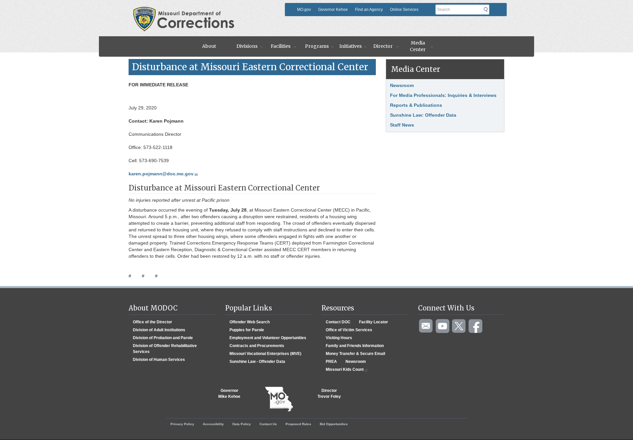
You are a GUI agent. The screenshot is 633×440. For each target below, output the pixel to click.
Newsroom (402, 85)
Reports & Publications (416, 105)
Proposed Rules (298, 424)
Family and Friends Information (355, 345)
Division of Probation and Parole (163, 338)
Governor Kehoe (333, 9)
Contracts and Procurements (256, 345)
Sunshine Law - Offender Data (257, 361)
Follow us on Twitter (459, 326)
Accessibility (213, 424)
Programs (317, 46)
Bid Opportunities (334, 424)
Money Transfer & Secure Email (355, 353)
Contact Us (268, 424)
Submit (488, 9)
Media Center (418, 46)
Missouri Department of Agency (205, 9)
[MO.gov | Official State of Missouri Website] (278, 399)
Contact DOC (338, 322)
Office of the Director (152, 322)
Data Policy (241, 424)
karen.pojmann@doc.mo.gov (161, 173)
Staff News (402, 125)
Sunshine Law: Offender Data (423, 115)
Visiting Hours (339, 338)
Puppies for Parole (246, 330)
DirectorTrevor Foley (329, 393)
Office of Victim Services (349, 330)
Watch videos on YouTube (443, 326)
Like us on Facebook (475, 326)
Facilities (280, 46)
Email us (426, 326)
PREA (331, 361)
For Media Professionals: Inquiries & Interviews (443, 95)
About (209, 46)
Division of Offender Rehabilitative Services (165, 348)
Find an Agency (369, 9)
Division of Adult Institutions (159, 330)
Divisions (246, 46)
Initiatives (350, 46)
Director (383, 46)
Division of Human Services (159, 359)
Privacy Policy (182, 424)
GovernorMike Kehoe (229, 393)
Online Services (404, 9)
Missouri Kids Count (345, 369)
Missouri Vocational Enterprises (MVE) (265, 353)
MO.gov (304, 9)
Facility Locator (373, 322)
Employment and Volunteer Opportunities (267, 338)
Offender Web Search (249, 322)
